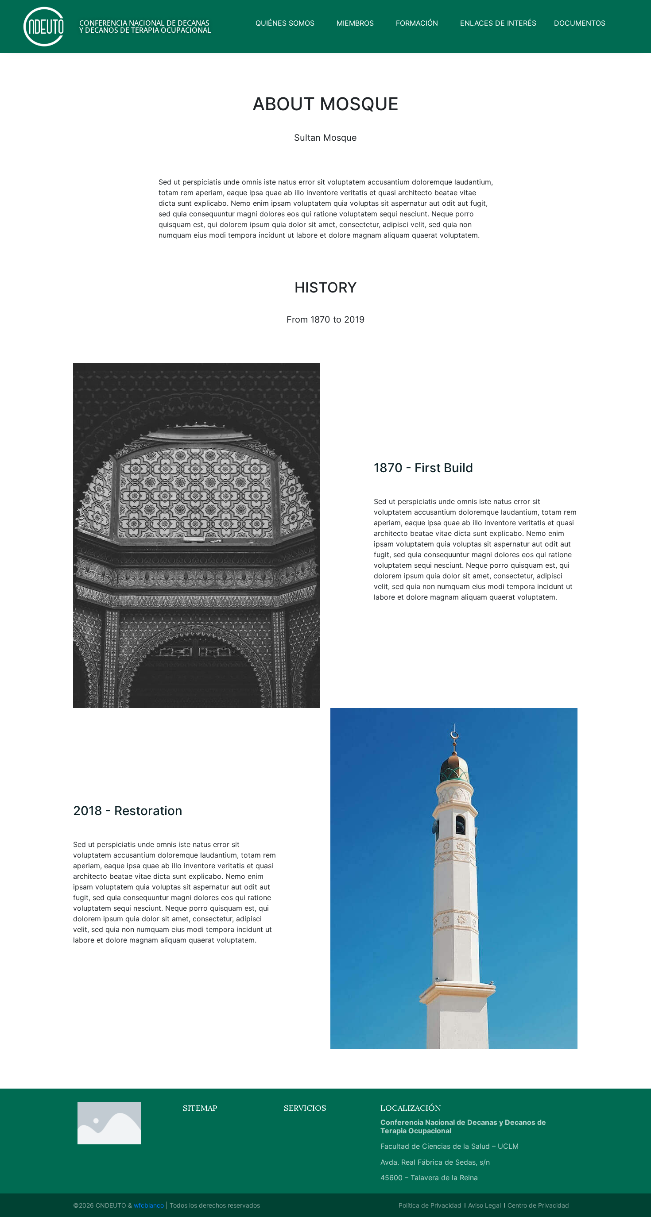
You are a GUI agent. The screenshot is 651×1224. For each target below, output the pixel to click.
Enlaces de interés (498, 23)
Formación (417, 23)
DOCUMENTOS (579, 23)
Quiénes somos (285, 23)
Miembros (355, 23)
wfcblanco (149, 1205)
